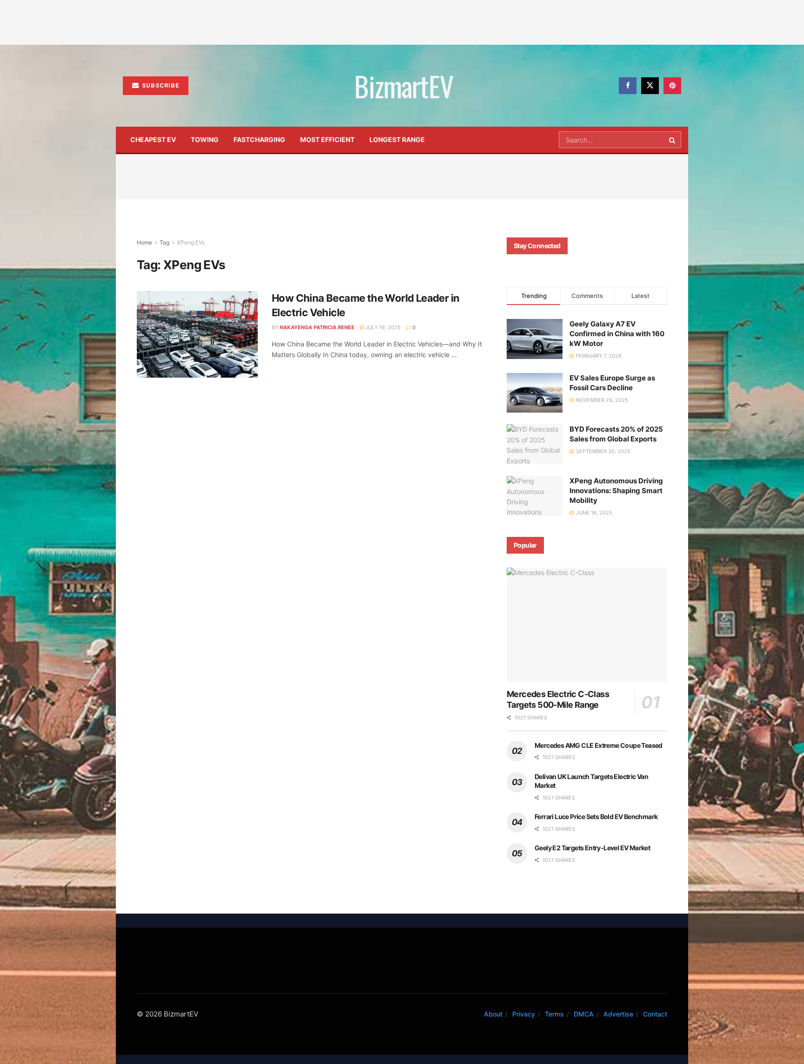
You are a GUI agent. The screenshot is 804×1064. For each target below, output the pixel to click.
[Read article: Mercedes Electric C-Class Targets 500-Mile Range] (587, 625)
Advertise (618, 1014)
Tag (164, 242)
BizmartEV (403, 86)
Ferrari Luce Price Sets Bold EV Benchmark (596, 816)
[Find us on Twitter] (650, 85)
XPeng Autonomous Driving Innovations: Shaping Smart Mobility (616, 490)
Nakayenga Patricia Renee (317, 327)
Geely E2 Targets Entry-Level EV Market (592, 848)
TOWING (205, 139)
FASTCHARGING (259, 139)
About (493, 1014)
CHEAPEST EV (153, 139)
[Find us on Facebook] (627, 85)
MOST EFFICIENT (327, 139)
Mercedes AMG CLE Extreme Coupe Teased (599, 745)
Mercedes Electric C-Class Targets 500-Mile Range (558, 699)
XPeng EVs (191, 242)
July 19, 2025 (382, 327)
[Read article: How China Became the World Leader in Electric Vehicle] (197, 334)
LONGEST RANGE (397, 139)
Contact (655, 1014)
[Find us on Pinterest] (672, 85)
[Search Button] (672, 139)
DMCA (584, 1014)
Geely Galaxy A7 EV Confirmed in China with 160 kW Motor (617, 333)
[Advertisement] (402, 21)
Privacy (523, 1014)
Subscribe (159, 85)
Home (144, 242)
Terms (554, 1014)
